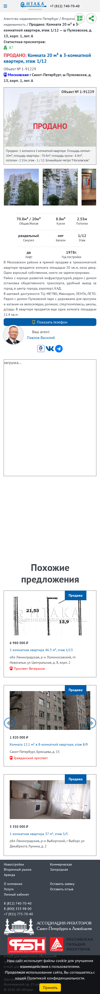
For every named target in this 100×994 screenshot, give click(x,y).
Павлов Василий (41, 337)
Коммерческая (61, 864)
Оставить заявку (62, 883)
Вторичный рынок (18, 869)
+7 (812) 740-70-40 (65, 6)
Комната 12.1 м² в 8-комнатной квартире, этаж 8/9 (49, 744)
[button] (9, 723)
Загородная (59, 869)
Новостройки (14, 864)
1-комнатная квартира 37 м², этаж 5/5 (39, 833)
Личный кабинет (16, 894)
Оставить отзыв (61, 889)
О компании (13, 883)
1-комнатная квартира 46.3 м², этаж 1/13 (41, 649)
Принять (50, 987)
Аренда (9, 874)
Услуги (9, 889)
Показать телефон (52, 322)
